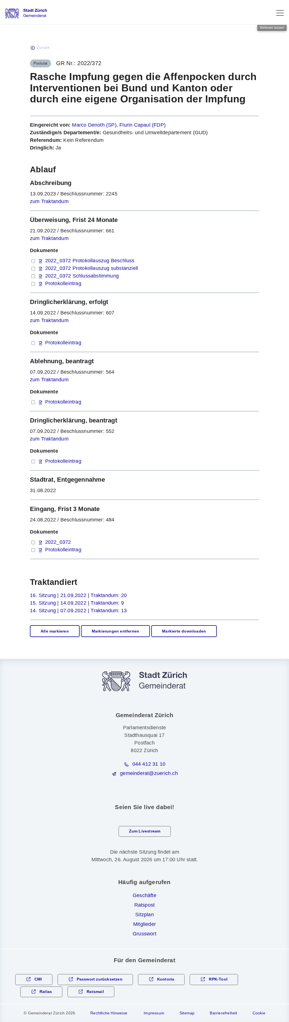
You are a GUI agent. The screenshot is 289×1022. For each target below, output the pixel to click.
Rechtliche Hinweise (108, 1013)
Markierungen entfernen (115, 631)
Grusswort (144, 934)
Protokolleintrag (63, 283)
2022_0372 (58, 542)
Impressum (154, 1013)
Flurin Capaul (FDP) (142, 125)
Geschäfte (144, 895)
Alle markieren (55, 631)
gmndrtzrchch (149, 773)
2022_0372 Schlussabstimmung (82, 276)
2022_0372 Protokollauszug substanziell (91, 268)
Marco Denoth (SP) (94, 125)
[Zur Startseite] (26, 13)
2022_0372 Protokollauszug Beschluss (90, 260)
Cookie (259, 1013)
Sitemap (186, 1013)
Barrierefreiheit (223, 1013)
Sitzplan (144, 914)
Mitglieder (144, 924)
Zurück (43, 47)
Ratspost (144, 905)
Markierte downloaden (184, 631)
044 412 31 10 (149, 764)
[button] (279, 12)
